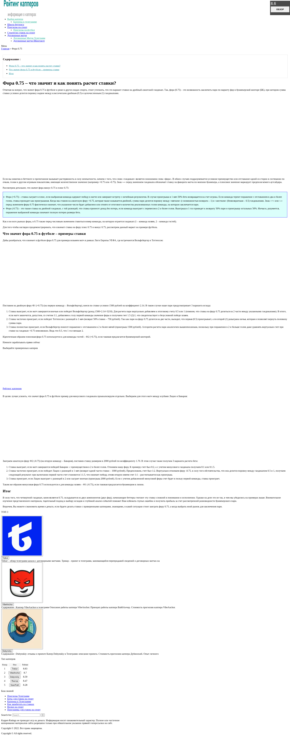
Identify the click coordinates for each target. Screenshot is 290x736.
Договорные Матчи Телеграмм (29, 38)
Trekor (5, 558)
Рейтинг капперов (12, 388)
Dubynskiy (7, 651)
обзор (280, 9)
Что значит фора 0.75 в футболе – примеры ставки (34, 69)
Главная (5, 48)
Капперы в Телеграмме (19, 701)
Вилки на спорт (15, 707)
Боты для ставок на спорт (20, 699)
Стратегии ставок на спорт (21, 32)
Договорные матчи (17, 35)
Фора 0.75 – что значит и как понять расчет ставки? (34, 65)
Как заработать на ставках (20, 704)
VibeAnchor (7, 604)
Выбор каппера (15, 19)
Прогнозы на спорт (17, 27)
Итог (11, 73)
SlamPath (14, 685)
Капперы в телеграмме (25, 22)
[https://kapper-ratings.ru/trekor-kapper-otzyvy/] (22, 536)
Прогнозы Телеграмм (18, 696)
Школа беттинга (15, 24)
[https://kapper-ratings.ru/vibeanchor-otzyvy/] (22, 582)
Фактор (14, 681)
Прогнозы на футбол (24, 30)
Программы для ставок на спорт (23, 709)
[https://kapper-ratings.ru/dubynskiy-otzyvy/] (22, 629)
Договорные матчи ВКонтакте (29, 41)
